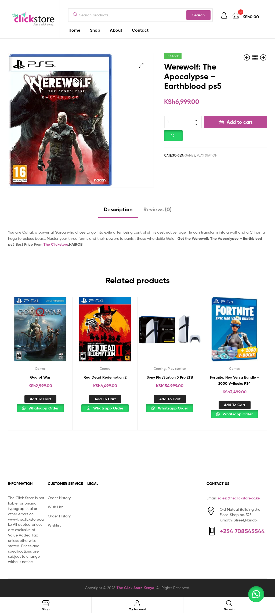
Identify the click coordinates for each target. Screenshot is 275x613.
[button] (141, 65)
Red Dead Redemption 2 (105, 377)
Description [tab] (118, 209)
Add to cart (239, 122)
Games (189, 155)
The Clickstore (56, 244)
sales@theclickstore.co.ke (239, 498)
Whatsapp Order (43, 408)
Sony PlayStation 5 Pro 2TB (170, 377)
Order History (59, 497)
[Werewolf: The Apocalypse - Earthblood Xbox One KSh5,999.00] (247, 57)
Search (198, 15)
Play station (207, 155)
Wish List (55, 507)
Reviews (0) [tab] (157, 209)
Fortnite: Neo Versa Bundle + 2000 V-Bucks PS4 (234, 380)
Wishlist (54, 525)
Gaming (160, 369)
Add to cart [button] (40, 399)
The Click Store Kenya (135, 587)
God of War (40, 377)
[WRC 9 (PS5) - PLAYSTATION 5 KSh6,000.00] (263, 57)
